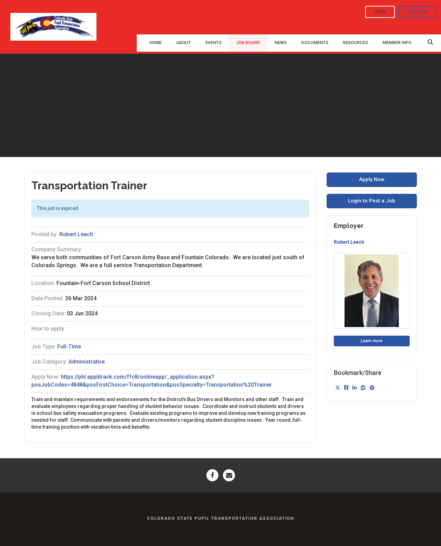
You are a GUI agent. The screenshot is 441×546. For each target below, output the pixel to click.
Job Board (248, 42)
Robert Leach (76, 234)
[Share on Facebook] (347, 387)
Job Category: (49, 361)
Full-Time (69, 346)
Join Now (417, 11)
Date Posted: (47, 298)
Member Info (396, 42)
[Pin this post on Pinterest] (372, 387)
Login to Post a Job (371, 201)
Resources (355, 42)
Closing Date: (48, 313)
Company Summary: (56, 249)
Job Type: (43, 346)
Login (380, 11)
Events (213, 42)
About (183, 42)
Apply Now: (45, 377)
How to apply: (48, 328)
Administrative (87, 361)
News (281, 42)
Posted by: (44, 234)
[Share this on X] (338, 387)
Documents (314, 42)
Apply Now (371, 179)
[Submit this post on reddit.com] (363, 387)
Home (155, 42)
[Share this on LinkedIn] (355, 387)
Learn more (371, 340)
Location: (43, 283)
